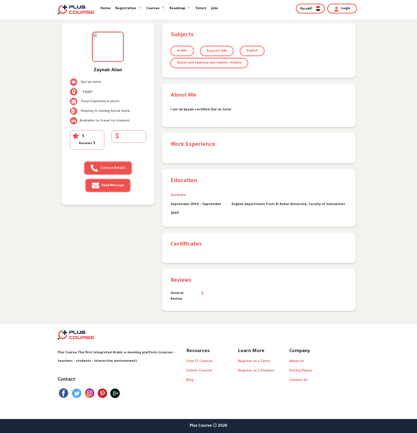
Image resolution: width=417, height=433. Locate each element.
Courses (153, 8)
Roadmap (178, 8)
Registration (126, 8)
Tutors (200, 8)
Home (105, 8)
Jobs (214, 8)
